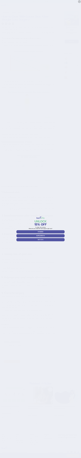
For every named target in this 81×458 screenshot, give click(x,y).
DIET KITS (40, 239)
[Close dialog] (79, 2)
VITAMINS (40, 231)
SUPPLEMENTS (40, 235)
